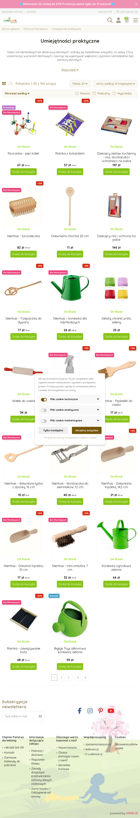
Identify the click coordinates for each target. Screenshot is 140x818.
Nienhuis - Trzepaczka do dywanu (23, 320)
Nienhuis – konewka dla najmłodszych (70, 320)
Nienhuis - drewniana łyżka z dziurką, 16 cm (23, 485)
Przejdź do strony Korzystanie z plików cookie (70, 437)
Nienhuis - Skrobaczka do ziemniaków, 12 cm (70, 485)
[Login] (118, 20)
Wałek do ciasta (23, 401)
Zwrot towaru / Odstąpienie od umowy (41, 792)
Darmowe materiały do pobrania (12, 761)
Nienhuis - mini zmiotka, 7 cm (70, 568)
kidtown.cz (92, 749)
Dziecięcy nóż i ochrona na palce (116, 238)
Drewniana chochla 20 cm (70, 236)
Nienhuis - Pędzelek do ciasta (116, 403)
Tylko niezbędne (53, 430)
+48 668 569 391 (14, 747)
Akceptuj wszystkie (86, 430)
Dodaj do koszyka (23, 171)
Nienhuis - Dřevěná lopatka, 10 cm (23, 568)
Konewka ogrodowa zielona (116, 568)
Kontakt (31, 11)
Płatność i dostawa (37, 752)
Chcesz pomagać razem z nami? (68, 756)
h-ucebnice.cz (94, 754)
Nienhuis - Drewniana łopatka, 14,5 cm (116, 485)
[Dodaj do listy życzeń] (20, 150)
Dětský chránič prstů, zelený (116, 320)
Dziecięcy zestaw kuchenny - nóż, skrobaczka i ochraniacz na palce (116, 157)
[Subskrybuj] (40, 716)
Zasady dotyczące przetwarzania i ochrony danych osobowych (41, 776)
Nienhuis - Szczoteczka (23, 236)
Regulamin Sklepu (38, 761)
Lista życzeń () (128, 11)
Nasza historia (67, 747)
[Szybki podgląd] (26, 150)
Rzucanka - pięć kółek (23, 153)
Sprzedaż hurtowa (12, 11)
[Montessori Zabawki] (21, 20)
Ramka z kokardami (70, 153)
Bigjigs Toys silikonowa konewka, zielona (70, 650)
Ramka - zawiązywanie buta (23, 650)
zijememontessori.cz (98, 744)
